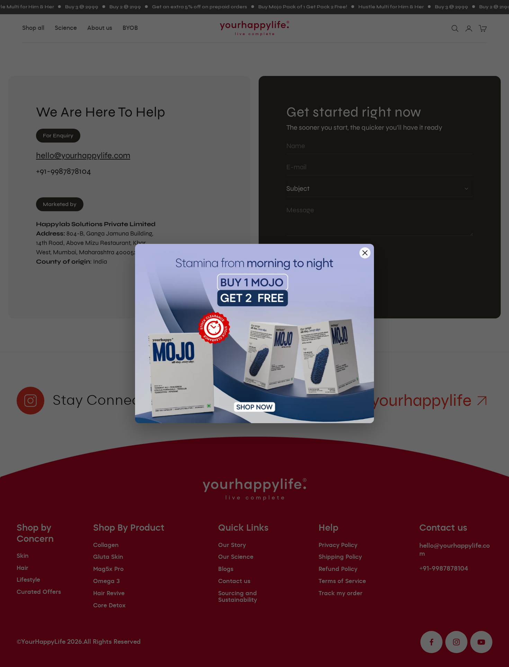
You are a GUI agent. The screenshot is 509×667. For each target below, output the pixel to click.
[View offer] (254, 334)
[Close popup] (364, 252)
